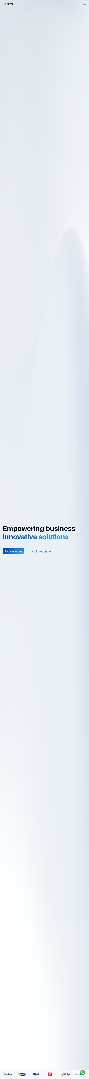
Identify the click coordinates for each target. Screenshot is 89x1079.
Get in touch (39, 551)
